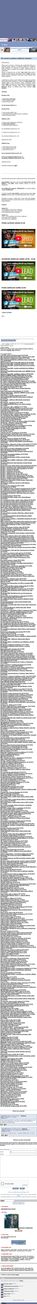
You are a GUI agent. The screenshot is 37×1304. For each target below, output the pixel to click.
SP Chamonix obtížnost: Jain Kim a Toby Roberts (15, 483)
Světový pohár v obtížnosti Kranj (10, 952)
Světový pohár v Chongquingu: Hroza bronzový (14, 884)
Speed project (4, 915)
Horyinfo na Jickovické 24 (8, 984)
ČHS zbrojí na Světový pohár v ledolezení (12, 1067)
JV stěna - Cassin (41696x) (26, 1258)
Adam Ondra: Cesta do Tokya (9, 730)
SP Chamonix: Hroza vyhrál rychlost (11, 1001)
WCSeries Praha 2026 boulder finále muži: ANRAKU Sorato (17, 371)
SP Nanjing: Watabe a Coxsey (9, 775)
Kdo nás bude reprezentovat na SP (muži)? (13, 504)
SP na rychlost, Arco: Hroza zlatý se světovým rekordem (17, 871)
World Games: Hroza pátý (7, 912)
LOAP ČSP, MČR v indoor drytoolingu (11, 1046)
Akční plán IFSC (5, 660)
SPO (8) (9, 1269)
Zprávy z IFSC (4, 633)
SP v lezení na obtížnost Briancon (10, 841)
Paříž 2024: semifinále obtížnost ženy (11, 440)
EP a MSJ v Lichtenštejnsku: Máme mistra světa (14, 382)
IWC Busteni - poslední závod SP (10, 1091)
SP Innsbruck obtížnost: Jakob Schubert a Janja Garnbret (17, 445)
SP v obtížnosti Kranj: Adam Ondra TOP (12, 680)
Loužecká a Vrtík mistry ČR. (8, 634)
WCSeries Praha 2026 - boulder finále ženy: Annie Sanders (17, 365)
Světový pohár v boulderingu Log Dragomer (13, 945)
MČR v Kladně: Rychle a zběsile (9, 889)
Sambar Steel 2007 (5, 1086)
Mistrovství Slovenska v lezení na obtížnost (13, 752)
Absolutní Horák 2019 (6, 685)
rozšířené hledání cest (18, 1202)
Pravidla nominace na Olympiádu (10, 748)
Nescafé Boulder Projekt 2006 (9, 1101)
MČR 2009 (3, 1007)
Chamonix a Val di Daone (7, 1058)
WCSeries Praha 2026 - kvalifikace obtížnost (13, 374)
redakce (8, 344)
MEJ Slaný (3, 756)
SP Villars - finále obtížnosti (8, 614)
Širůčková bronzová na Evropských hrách (12, 491)
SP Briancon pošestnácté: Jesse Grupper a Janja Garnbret (17, 533)
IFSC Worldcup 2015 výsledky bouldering (12, 836)
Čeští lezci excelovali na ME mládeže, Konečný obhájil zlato (18, 742)
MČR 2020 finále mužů (7, 650)
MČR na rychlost (5, 750)
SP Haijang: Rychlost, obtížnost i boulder (12, 878)
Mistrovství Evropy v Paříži (8, 1054)
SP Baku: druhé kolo (6, 882)
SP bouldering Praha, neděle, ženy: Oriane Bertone (15, 497)
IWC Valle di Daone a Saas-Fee (9, 1093)
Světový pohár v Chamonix (8, 766)
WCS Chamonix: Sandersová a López (11, 358)
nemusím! (7, 1249)
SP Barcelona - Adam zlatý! (8, 1028)
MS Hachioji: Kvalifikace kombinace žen (12, 696)
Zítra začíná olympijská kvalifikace (10, 454)
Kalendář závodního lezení (8, 828)
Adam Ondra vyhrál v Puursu (9, 1023)
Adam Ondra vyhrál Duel (7, 759)
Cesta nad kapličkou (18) (7, 1268)
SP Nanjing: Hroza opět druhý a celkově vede (13, 824)
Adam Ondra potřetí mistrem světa (10, 699)
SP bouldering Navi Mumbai (8, 822)
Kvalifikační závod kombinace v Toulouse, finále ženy (16, 670)
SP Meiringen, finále (6, 570)
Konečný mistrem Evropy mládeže (10, 811)
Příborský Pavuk (5, 1097)
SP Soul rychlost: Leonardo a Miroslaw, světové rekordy (17, 513)
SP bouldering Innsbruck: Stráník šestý (12, 821)
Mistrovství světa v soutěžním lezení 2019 (12, 689)
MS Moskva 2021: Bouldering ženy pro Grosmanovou (16, 593)
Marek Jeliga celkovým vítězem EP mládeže (13, 536)
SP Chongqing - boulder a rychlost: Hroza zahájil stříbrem (17, 825)
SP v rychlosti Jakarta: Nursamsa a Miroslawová (14, 508)
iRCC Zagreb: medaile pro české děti (11, 885)
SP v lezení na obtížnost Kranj (9, 781)
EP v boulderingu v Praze (8, 569)
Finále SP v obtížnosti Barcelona (10, 951)
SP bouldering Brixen (6, 495)
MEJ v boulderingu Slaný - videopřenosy (12, 758)
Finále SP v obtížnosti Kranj (8, 753)
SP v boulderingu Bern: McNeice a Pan (11, 415)
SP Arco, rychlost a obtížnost (9, 760)
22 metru (20, 1249)
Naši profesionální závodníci (8, 649)
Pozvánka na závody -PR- (7, 1087)
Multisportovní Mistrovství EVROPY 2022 (12, 613)
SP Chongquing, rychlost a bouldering (11, 776)
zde (28, 73)
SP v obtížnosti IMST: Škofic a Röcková (12, 813)
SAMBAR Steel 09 (5, 1037)
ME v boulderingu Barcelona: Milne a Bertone (13, 357)
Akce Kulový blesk (5, 1008)
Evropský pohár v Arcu (7, 546)
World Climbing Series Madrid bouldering (12, 377)
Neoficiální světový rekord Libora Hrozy (12, 934)
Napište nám (10, 350)
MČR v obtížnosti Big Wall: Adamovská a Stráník (14, 521)
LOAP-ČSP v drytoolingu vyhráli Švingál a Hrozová (15, 1051)
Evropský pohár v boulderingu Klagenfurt (12, 554)
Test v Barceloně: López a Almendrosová (12, 574)
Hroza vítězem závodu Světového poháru (12, 1030)
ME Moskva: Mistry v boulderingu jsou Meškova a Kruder (17, 642)
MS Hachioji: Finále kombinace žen (10, 693)
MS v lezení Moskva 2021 (7, 597)
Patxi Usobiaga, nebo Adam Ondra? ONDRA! (13, 1013)
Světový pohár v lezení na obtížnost (11, 950)
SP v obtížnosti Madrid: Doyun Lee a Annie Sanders (15, 404)
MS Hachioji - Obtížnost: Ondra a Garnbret (12, 700)
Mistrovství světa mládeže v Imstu (10, 961)
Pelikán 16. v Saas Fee (7, 1094)
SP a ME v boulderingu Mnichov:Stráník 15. (13, 762)
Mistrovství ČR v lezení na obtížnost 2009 (12, 1011)
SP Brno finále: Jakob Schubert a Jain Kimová (14, 1014)
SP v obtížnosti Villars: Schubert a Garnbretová (14, 488)
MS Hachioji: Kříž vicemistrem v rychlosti (12, 697)
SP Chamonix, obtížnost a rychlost (10, 877)
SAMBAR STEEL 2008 (6, 1060)
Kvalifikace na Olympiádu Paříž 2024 (11, 556)
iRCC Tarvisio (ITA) (5, 887)
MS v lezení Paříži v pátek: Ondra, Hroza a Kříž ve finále (16, 802)
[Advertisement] (18, 19)
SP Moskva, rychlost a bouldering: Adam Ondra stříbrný (16, 715)
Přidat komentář (4, 345)
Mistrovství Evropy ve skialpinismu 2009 (12, 1041)
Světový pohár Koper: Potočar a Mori (11, 527)
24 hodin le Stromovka (7, 1061)
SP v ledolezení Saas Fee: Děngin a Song (12, 749)
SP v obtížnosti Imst (6, 908)
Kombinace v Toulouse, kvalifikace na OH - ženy (14, 676)
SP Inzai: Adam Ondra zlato (8, 849)
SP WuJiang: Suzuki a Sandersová (10, 379)
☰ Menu (5, 45)
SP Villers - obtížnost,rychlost (9, 816)
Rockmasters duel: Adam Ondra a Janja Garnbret (14, 465)
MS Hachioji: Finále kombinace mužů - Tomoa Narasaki (16, 690)
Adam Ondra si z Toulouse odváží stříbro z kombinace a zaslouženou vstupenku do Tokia (17, 668)
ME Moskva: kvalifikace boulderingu (11, 644)
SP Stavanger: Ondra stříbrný (9, 835)
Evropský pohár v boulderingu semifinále (12, 566)
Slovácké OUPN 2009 (6, 1040)
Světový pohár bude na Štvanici (9, 385)
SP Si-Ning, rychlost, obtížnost (9, 960)
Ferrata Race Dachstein (7, 1024)
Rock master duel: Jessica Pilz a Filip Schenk (13, 434)
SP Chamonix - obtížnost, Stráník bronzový (13, 612)
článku (21, 1280)
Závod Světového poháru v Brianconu (11, 942)
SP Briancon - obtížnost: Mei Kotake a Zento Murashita (16, 441)
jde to (30, 1249)
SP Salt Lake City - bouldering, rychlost (12, 506)
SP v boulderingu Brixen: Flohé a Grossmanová (14, 544)
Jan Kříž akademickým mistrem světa (11, 738)
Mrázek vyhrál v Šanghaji (7, 1084)
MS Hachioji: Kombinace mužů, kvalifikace (13, 695)
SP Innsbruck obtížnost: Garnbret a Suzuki (13, 408)
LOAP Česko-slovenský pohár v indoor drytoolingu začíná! (17, 1056)
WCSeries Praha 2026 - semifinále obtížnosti (13, 364)
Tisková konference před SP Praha (10, 417)
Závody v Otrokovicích (7, 1090)
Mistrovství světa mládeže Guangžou (11, 782)
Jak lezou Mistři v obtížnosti (8, 978)
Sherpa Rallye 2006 (6, 1100)
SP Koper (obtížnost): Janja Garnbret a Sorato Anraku (16, 463)
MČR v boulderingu (6, 793)
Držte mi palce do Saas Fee (8, 1044)
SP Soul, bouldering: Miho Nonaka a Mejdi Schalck (15, 510)
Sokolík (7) (11, 1270)
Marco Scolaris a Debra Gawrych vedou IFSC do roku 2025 (17, 626)
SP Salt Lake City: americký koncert (10, 622)
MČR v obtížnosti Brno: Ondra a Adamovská (13, 586)
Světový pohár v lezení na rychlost (10, 941)
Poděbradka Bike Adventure (8, 786)
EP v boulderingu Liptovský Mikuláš (11, 378)
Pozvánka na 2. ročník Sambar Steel (11, 1063)
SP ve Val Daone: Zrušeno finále (9, 962)
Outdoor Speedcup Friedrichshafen (10, 1031)
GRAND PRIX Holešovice (7, 904)
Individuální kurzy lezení (8, 1209)
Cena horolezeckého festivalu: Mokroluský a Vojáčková (16, 397)
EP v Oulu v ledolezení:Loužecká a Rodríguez (13, 381)
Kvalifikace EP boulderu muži (9, 567)
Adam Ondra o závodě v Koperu (9, 395)
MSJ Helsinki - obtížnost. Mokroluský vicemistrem (15, 400)
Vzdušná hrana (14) (19, 1268)
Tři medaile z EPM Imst (7, 620)
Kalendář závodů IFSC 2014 (8, 888)
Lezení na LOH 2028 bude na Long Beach (12, 425)
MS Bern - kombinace (6, 471)
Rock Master (4, 1103)
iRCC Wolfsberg (5, 881)
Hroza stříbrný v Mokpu (7, 898)
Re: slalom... (29, 1250)
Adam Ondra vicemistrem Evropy (10, 842)
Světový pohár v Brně (6, 1021)
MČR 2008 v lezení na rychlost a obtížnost (12, 1047)
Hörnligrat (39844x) (14, 1260)
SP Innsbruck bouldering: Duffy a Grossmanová (14, 541)
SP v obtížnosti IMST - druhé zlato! (10, 1027)
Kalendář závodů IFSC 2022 (8, 587)
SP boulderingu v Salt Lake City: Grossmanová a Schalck (17, 550)
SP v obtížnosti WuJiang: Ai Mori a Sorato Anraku (15, 457)
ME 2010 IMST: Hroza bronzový (9, 990)
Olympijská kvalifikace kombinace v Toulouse (13, 677)
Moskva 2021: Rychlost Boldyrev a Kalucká (13, 596)
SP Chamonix (4, 487)
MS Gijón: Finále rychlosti (8, 864)
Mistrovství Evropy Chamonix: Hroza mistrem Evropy (16, 909)
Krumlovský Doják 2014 (7, 869)
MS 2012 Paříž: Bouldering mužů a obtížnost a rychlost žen (17, 928)
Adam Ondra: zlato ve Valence (9, 894)
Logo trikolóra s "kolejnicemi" (7, 1288)
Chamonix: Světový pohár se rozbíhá (11, 944)
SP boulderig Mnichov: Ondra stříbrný (11, 710)
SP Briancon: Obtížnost (7, 763)
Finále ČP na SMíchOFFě (7, 720)
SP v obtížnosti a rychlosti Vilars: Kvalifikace (13, 490)
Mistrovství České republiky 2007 (10, 1070)
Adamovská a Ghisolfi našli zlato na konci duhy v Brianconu (18, 604)
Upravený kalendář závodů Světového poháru (13, 657)
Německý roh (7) (29, 1270)
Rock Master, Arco (5, 1025)
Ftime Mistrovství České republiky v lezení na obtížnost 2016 (18, 789)
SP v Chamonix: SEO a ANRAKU (10, 407)
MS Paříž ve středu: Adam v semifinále (11, 808)
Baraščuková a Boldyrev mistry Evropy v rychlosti (15, 646)
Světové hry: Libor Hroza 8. (8, 765)
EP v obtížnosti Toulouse (7, 387)
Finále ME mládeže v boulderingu (10, 528)
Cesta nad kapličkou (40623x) (17, 1259)
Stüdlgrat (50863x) (16, 1257)
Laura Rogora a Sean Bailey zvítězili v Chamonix (14, 610)
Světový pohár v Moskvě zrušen (9, 579)
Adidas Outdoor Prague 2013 (8, 899)
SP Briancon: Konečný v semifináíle (11, 733)
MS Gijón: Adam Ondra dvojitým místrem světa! (14, 861)
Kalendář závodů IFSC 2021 (8, 652)
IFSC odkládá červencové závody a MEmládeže (14, 659)
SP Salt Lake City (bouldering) (9, 418)
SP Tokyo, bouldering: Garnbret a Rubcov (12, 773)
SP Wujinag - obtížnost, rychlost (10, 422)
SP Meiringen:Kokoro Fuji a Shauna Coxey (13, 778)
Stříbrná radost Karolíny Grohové (10, 1064)
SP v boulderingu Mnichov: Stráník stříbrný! (13, 838)
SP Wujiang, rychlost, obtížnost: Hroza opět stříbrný (15, 851)
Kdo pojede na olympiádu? (8, 722)
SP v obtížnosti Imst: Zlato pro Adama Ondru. (13, 874)
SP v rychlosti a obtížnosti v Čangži (11, 958)
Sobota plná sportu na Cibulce (9, 1068)
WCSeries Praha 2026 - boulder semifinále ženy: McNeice (17, 368)
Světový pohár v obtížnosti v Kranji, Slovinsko (14, 983)
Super (2, 1249)
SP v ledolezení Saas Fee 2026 (9, 384)
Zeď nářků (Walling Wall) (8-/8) (8, 1236)
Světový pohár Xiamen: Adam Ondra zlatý (12, 679)
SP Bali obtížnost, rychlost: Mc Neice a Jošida (14, 421)
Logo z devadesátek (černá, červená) (9, 1286)
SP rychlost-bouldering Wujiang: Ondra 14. (13, 712)
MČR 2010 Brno (4, 977)
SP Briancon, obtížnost (7, 815)
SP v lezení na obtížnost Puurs (9, 902)
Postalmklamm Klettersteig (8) (19, 1269)
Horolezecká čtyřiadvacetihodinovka (11, 1005)
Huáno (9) (3, 1269)
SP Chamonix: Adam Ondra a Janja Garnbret (13, 537)
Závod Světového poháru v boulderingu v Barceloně (15, 970)
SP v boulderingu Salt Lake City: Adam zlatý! (13, 623)
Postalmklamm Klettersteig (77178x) (10, 1256)
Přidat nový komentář (18, 1111)
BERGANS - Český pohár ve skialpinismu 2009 (14, 1043)
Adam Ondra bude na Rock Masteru (10, 391)
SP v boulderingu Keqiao (7, 424)
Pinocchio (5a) (4, 1237)
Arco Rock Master (5, 935)
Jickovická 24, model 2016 (8, 788)
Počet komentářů (28, 344)
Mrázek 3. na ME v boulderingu (9, 1089)
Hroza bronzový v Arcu (7, 937)
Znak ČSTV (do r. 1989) (6, 1283)
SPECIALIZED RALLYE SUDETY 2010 (11, 991)
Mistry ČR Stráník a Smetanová (9, 450)
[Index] (18, 39)
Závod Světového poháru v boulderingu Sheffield (14, 968)
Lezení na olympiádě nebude (8, 918)
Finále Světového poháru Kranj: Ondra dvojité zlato (15, 831)
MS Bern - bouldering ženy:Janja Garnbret (12, 475)
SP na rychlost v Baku (6, 917)
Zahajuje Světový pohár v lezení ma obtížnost (13, 656)
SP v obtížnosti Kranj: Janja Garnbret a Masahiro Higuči (16, 599)
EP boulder (3, 430)
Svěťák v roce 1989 (6, 954)
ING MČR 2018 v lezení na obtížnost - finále (13, 723)
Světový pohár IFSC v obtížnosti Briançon (12, 914)
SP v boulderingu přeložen (8, 573)
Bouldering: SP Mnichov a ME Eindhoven (12, 907)
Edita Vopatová (4, 1078)
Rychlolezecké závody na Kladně (10, 1081)
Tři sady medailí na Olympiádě (9, 428)
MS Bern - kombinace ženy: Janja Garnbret (13, 468)
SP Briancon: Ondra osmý (8, 875)
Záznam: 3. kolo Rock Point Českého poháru (13, 683)
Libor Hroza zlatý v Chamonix (9, 844)
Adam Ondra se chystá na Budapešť (11, 448)
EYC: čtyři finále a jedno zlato (9, 739)
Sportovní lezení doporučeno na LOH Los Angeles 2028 (16, 583)
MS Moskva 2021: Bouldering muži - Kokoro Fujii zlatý (16, 590)
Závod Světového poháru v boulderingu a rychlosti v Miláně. (18, 974)
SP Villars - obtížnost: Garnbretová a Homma (13, 538)
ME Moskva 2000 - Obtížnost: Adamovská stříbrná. (15, 639)
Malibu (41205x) (5, 1259)
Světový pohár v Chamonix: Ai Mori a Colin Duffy (14, 444)
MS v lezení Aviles (5, 1080)
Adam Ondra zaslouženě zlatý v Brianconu (13, 653)
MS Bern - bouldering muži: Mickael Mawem (13, 477)
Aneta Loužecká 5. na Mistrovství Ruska (12, 665)
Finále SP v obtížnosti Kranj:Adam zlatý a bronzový (15, 846)
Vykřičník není (12, 1250)
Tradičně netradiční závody (8, 1073)
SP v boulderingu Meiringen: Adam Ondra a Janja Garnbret (17, 629)
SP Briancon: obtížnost (7, 705)
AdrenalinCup (4, 785)
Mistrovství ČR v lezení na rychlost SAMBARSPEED (15, 855)
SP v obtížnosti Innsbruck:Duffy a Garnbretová (14, 540)
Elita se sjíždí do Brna (6, 1020)
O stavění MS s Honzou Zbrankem (10, 792)
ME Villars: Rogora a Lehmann (9, 438)
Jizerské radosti (21, 1250)
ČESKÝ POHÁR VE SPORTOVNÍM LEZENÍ (12, 1077)
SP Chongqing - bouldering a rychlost (11, 713)
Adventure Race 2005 (6, 783)
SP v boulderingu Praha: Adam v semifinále (13, 501)
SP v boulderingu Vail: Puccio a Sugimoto (13, 740)
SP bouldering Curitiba (7, 420)
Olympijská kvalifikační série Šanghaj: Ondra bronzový (16, 451)
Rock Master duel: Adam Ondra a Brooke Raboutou (15, 388)
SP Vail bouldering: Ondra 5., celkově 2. (12, 709)
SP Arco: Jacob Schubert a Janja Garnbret (12, 732)
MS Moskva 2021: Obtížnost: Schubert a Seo (13, 589)
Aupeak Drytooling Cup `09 (8, 1010)
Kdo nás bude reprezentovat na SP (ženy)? (13, 503)
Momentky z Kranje (6, 829)
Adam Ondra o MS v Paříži (8, 795)
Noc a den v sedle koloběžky (8, 1003)
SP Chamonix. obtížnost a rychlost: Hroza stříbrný (15, 818)
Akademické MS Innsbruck (8, 543)
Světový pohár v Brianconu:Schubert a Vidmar (14, 964)
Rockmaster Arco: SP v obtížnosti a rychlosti (13, 812)
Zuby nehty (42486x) (14, 1258)
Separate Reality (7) (19, 1270)
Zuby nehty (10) (29, 1268)
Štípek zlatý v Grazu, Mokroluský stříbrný (12, 507)
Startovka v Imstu (5, 839)
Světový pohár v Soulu (7, 561)
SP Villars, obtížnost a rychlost (9, 768)
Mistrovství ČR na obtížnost (8, 1099)
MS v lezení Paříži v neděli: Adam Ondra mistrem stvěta (16, 796)
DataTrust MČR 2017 (6, 755)
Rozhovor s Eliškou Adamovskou (10, 478)
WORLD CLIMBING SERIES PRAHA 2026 (12, 375)
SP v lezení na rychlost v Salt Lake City (12, 553)
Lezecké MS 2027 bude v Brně (9, 427)
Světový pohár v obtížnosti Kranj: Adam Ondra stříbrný (16, 891)
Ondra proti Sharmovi (6, 1033)
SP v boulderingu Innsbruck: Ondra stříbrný (13, 879)
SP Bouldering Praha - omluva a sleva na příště (14, 414)
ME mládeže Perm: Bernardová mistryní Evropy (14, 624)
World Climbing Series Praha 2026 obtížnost (13, 362)
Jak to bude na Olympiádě (8, 779)
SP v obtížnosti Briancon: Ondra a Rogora (12, 654)
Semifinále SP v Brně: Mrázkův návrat (11, 1015)
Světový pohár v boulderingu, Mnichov (11, 938)
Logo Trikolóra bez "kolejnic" (7, 1291)
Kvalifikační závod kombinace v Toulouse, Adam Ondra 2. (17, 673)
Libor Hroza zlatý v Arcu (7, 905)
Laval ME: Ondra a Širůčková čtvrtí (10, 355)
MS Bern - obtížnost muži (7, 473)
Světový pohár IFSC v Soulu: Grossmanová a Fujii (15, 557)
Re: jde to (25, 1249)
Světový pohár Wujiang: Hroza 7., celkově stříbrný (15, 895)
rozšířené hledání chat (18, 1203)
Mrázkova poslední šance (7, 1074)
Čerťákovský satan (5, 1104)
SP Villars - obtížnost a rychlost (9, 616)
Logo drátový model (5, 1293)
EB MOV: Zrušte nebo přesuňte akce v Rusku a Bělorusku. (17, 576)
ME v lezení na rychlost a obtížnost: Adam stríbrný (15, 769)
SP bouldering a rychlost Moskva (10, 746)
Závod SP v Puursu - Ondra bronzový (11, 985)
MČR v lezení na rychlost (7, 666)
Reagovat (23, 1115)
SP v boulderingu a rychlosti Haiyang (11, 845)
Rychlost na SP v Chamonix (8, 485)
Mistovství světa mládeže (7, 1083)
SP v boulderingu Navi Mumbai (9, 772)
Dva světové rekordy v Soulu (8, 560)
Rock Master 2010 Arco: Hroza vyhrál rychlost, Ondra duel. (17, 998)
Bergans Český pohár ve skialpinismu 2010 (13, 1004)
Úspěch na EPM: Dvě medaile (9, 707)
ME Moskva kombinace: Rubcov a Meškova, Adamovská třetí (18, 636)
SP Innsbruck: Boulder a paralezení (10, 412)
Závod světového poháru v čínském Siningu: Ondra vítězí (17, 995)
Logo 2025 (3, 1296)
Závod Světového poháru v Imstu (10, 940)
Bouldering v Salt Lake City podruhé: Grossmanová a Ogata (18, 547)
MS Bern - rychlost (6, 470)
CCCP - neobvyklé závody (8, 1066)
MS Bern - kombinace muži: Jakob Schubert (13, 467)
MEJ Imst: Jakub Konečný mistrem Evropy (13, 745)
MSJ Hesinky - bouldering (8, 402)
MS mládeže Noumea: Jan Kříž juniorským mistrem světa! (17, 858)
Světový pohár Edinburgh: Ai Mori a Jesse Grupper (15, 524)
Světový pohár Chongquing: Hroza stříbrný (13, 919)
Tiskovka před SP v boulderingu (9, 432)
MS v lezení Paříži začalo (7, 809)
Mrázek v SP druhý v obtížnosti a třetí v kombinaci (15, 1048)
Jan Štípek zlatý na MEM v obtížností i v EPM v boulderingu (18, 460)
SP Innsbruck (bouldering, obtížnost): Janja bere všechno (17, 493)
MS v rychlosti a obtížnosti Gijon (10, 865)
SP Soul (2, 431)
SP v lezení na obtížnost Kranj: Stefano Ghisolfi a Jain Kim (17, 728)
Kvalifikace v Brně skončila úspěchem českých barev (15, 1017)
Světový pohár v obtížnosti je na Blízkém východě (15, 955)
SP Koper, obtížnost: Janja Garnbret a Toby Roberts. (15, 435)
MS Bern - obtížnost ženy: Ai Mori (10, 474)
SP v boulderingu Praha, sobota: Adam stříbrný (14, 500)
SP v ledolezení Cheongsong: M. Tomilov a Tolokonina (16, 662)
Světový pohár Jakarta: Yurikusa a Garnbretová (14, 523)
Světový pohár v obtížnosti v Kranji (10, 922)
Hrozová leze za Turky (6, 1071)
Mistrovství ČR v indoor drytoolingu (11, 1076)
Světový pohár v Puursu (7, 924)
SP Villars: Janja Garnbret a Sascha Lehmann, (14, 706)
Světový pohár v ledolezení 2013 (10, 921)
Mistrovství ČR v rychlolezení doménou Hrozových (15, 980)
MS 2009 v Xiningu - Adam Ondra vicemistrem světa (15, 1034)
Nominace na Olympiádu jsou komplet (11, 632)
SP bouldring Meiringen (7, 571)
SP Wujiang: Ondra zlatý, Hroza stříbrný (12, 834)
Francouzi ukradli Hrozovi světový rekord (12, 932)
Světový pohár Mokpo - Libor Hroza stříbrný (13, 854)
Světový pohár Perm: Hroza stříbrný (11, 901)
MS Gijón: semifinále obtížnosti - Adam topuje (14, 862)
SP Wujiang (3, 455)
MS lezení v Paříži (5, 931)
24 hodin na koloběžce (7, 972)
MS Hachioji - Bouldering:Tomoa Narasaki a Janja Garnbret (17, 702)
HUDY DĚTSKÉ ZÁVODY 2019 (9, 682)
